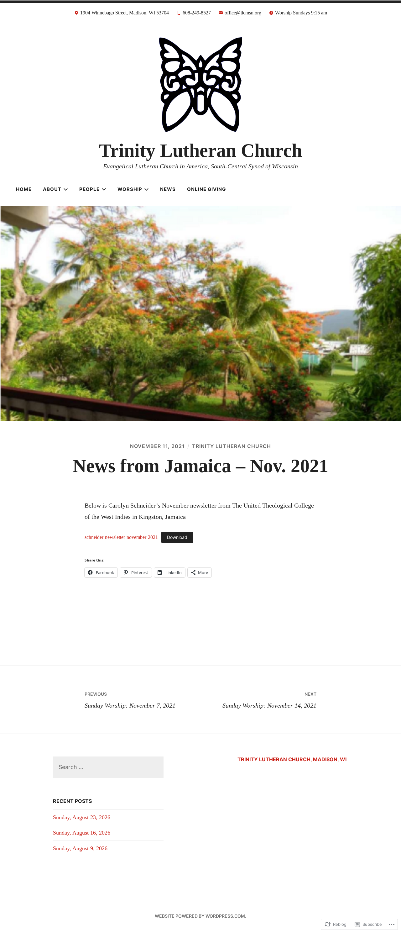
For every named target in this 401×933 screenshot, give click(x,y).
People (89, 189)
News (168, 189)
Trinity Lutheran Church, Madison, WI (291, 759)
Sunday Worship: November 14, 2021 (269, 700)
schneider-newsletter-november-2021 (121, 537)
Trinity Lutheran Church (200, 150)
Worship (129, 189)
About (52, 189)
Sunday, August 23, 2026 (81, 817)
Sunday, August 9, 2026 (80, 848)
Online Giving (206, 189)
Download (177, 537)
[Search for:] (108, 767)
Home (24, 189)
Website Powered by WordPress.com (200, 916)
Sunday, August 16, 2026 (81, 833)
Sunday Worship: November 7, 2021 (130, 700)
